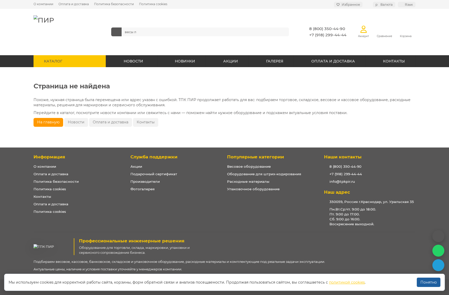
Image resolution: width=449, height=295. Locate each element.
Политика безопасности (114, 4)
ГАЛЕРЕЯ (274, 61)
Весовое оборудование (249, 166)
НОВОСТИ (133, 61)
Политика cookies (153, 4)
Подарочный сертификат (153, 174)
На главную (48, 122)
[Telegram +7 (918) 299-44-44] (438, 265)
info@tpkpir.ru (342, 181)
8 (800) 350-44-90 (327, 28)
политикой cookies (347, 282)
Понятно (428, 282)
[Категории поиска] (116, 31)
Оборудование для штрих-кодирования (264, 174)
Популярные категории (255, 156)
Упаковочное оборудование (253, 189)
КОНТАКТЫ (394, 61)
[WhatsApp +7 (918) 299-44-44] (438, 251)
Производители (145, 181)
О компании (43, 4)
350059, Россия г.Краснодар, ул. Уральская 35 (371, 202)
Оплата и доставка (73, 4)
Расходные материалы (248, 181)
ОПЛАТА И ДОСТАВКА (333, 61)
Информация (49, 156)
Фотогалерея (142, 189)
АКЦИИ (230, 61)
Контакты (146, 122)
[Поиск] (283, 32)
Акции (136, 166)
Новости (76, 122)
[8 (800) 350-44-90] (438, 236)
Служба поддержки (153, 156)
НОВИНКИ (185, 61)
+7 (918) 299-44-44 (327, 34)
